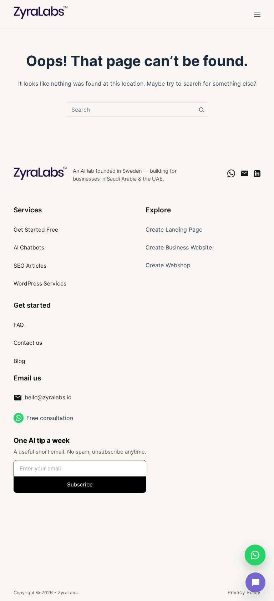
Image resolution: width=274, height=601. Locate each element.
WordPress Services (40, 283)
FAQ (19, 325)
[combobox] (130, 109)
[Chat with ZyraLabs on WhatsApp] (255, 554)
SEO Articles (30, 265)
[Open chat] (255, 582)
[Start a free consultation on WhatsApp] (19, 418)
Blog (19, 361)
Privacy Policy (244, 592)
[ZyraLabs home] (41, 173)
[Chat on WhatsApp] (231, 173)
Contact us (28, 342)
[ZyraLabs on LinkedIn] (257, 173)
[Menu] (257, 14)
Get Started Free (36, 229)
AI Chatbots (29, 247)
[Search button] (201, 109)
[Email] (244, 173)
